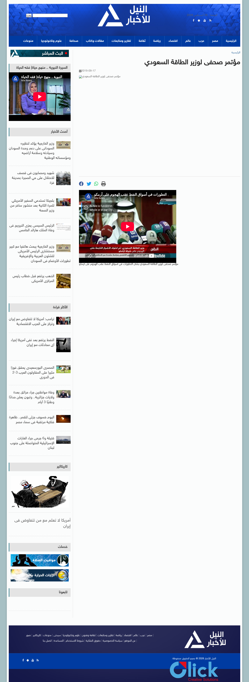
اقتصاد (173, 41)
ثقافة (142, 41)
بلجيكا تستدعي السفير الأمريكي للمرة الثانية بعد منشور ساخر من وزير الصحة (32, 206)
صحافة (73, 41)
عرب (201, 41)
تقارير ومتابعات (121, 41)
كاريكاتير (62, 467)
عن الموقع (130, 641)
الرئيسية (231, 41)
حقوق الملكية (93, 641)
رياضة (157, 41)
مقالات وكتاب (95, 41)
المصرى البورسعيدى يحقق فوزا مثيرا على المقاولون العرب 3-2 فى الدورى (32, 373)
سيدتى (57, 635)
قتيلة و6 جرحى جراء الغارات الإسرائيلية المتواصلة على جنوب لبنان (32, 443)
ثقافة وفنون (89, 635)
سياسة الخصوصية (112, 641)
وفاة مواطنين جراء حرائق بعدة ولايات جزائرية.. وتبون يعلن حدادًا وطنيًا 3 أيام (31, 397)
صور (28, 635)
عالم (188, 41)
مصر (215, 41)
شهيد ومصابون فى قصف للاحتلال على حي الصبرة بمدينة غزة (33, 178)
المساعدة (59, 641)
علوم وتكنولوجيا (51, 41)
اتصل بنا (47, 641)
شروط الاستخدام (75, 641)
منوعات (28, 41)
